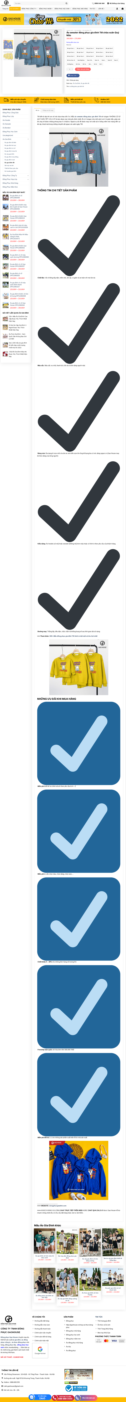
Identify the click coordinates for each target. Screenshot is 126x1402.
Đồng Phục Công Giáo (11, 112)
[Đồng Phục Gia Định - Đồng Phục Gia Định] (6, 3)
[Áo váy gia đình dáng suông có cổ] (67, 1282)
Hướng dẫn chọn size (72, 42)
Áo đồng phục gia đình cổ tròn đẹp (44, 1296)
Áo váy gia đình (9, 154)
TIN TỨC (92, 8)
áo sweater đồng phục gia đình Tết (87, 116)
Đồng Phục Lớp (8, 116)
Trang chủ (5, 8)
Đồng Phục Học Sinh (10, 131)
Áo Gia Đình (78, 30)
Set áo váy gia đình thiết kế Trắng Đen (113, 1259)
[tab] (37, 110)
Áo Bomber (7, 128)
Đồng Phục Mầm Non (10, 187)
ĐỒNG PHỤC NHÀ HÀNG (80, 8)
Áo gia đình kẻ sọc (10, 145)
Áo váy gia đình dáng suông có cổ (67, 1299)
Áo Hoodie (6, 120)
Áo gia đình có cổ (10, 148)
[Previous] (17, 53)
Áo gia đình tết (87, 30)
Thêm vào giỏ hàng (83, 69)
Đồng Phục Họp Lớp (10, 179)
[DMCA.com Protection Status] (71, 1382)
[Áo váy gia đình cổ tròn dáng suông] (90, 1242)
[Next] (58, 53)
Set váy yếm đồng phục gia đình (67, 1257)
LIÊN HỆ (100, 8)
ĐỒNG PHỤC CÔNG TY (29, 8)
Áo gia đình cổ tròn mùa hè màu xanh (44, 1257)
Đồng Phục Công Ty (10, 175)
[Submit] (66, 3)
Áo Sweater (7, 124)
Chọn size (68, 44)
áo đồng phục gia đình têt (76, 86)
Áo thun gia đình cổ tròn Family (90, 1294)
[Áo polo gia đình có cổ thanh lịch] (113, 1277)
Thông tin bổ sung (48, 110)
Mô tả (37, 110)
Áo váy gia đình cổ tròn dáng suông (90, 1260)
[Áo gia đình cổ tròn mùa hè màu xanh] (44, 1241)
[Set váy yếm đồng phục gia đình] (67, 1241)
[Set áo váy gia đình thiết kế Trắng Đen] (113, 1242)
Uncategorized (8, 135)
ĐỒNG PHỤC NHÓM (45, 8)
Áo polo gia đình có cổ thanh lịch (113, 1289)
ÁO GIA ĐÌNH (14, 8)
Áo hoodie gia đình (10, 171)
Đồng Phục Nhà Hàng (10, 183)
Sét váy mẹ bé (9, 165)
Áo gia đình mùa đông (11, 157)
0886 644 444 (99, 3)
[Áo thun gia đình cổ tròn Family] (90, 1279)
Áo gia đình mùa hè (11, 151)
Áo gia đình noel (10, 159)
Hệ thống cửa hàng (117, 3)
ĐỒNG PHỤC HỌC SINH (62, 8)
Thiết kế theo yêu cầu (11, 168)
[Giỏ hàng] (123, 8)
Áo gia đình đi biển (10, 142)
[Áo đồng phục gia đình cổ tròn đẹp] (44, 1280)
